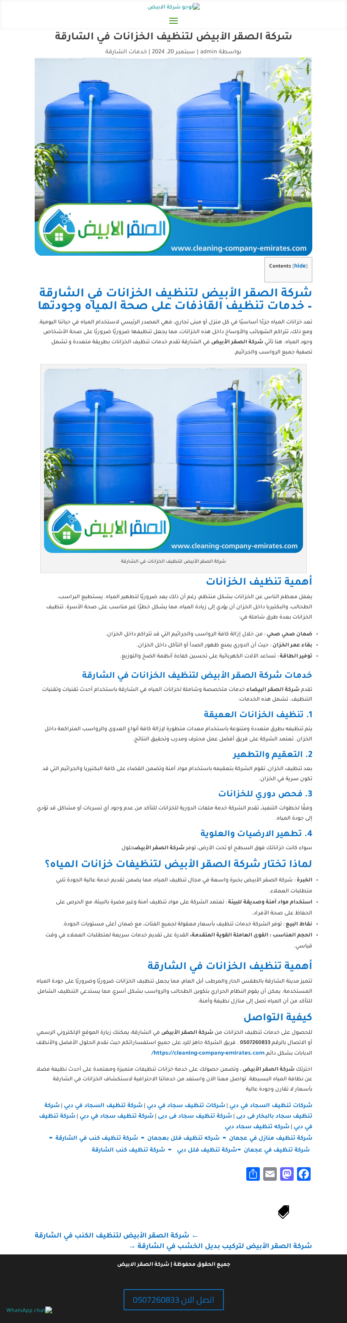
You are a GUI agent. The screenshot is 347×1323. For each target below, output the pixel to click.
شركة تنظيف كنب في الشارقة (96, 1138)
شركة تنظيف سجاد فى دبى (195, 1116)
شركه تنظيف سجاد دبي (257, 1127)
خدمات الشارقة (126, 52)
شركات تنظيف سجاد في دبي (186, 1106)
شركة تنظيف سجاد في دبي (117, 1116)
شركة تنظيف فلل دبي (207, 1150)
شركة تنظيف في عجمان (277, 1150)
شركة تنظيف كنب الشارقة (127, 1150)
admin (208, 52)
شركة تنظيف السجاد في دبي (103, 1106)
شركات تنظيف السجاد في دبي (270, 1106)
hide (300, 266)
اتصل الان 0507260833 (174, 1299)
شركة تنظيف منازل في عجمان (270, 1138)
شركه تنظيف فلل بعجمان (183, 1138)
